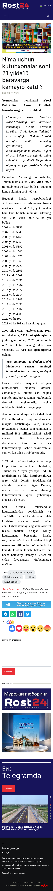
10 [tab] (50, 818)
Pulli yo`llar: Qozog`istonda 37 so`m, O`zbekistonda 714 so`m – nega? (22, 828)
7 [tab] (50, 813)
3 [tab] (50, 807)
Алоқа (5, 852)
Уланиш (8, 788)
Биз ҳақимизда (10, 848)
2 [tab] (50, 805)
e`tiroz (30, 577)
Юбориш (8, 671)
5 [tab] (50, 810)
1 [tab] (50, 804)
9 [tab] (50, 816)
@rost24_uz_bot (11, 589)
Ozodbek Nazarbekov (21, 572)
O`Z (49, 6)
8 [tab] (50, 815)
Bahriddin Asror (12, 577)
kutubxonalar (11, 581)
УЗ (44, 6)
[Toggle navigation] (5, 16)
